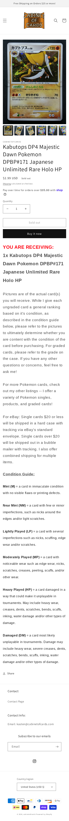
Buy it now (34, 233)
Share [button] (10, 673)
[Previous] (8, 82)
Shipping (7, 183)
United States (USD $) (32, 787)
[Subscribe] (57, 746)
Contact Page (16, 701)
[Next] (60, 82)
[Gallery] (34, 88)
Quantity (7, 201)
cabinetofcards (29, 814)
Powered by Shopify (44, 814)
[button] (5, 20)
